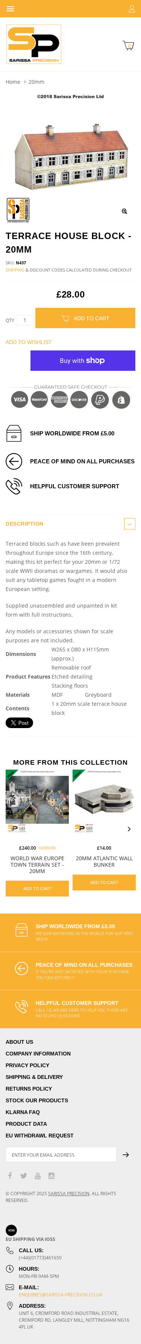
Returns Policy (29, 1089)
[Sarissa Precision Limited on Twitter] (24, 1176)
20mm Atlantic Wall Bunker (104, 861)
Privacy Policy (27, 1065)
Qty (10, 320)
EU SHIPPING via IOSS (30, 1239)
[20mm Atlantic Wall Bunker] (104, 801)
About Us (19, 1042)
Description (25, 524)
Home (13, 81)
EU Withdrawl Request (40, 1136)
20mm (36, 81)
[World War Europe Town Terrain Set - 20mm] (37, 801)
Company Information (38, 1054)
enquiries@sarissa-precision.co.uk (60, 1295)
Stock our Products (37, 1100)
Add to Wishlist (29, 342)
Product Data (26, 1124)
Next (129, 829)
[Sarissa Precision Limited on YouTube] (37, 1176)
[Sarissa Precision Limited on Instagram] (51, 1176)
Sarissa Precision (68, 1193)
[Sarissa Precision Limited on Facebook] (10, 1176)
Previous (12, 829)
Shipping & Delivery (34, 1077)
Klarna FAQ (23, 1112)
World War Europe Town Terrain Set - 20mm (37, 865)
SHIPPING (15, 270)
